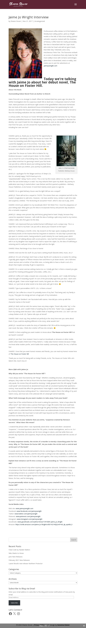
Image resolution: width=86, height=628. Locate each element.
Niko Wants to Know (16, 553)
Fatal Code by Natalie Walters (19, 550)
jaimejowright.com (50, 66)
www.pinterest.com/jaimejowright (28, 516)
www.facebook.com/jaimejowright (29, 511)
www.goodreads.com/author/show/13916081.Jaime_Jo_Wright (39, 522)
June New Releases (16, 557)
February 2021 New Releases (19, 560)
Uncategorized (39, 21)
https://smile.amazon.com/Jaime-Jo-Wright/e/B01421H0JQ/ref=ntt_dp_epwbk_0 (43, 524)
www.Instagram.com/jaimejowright (30, 519)
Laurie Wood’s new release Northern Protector (26, 563)
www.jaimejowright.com (24, 508)
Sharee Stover (16, 21)
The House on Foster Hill (20, 354)
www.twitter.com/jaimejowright (26, 514)
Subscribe (14, 603)
